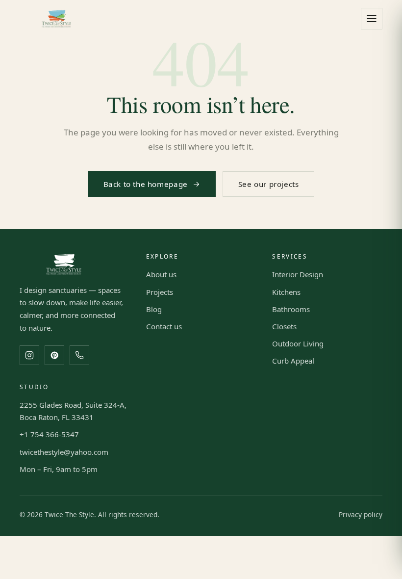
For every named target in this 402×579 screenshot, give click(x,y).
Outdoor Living (298, 343)
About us (161, 274)
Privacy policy (360, 514)
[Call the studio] (79, 355)
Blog (154, 309)
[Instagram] (29, 355)
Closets (284, 326)
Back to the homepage (145, 184)
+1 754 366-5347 (49, 434)
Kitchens (286, 292)
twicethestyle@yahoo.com (64, 452)
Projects (159, 292)
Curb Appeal (293, 361)
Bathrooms (291, 309)
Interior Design (297, 274)
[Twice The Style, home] (56, 18)
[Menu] (371, 18)
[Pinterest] (54, 355)
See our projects (268, 184)
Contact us (164, 326)
